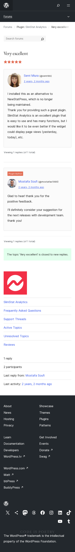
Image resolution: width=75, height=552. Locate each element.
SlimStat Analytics (36, 26)
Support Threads (15, 319)
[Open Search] (58, 5)
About (8, 406)
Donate (46, 450)
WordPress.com (16, 468)
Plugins (44, 419)
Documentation (14, 443)
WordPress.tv (14, 456)
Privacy (9, 425)
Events (44, 443)
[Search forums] (42, 39)
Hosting (9, 419)
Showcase (46, 406)
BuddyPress (13, 487)
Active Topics (13, 327)
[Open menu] (69, 5)
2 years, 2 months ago (37, 81)
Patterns (45, 425)
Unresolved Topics (16, 336)
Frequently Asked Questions (22, 310)
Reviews (9, 344)
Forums (8, 16)
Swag (44, 456)
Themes (44, 412)
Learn (7, 437)
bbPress (11, 481)
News (7, 412)
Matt (9, 475)
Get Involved (48, 437)
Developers (11, 450)
